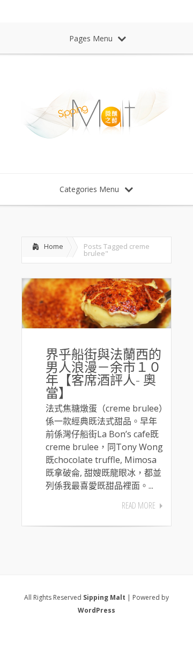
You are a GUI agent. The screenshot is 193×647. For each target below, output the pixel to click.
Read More (138, 505)
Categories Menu (89, 189)
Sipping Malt (104, 597)
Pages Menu (91, 38)
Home (53, 246)
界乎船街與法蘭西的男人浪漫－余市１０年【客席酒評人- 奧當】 (103, 373)
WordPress (96, 610)
